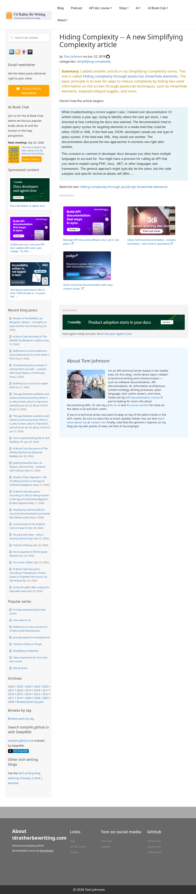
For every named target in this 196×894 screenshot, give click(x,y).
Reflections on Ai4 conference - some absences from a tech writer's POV (29, 354)
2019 (28, 690)
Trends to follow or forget (27, 644)
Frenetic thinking (22, 545)
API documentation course (143, 397)
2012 (45, 694)
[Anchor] (37, 64)
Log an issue (154, 846)
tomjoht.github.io (19, 740)
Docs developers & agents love (27, 205)
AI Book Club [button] (157, 8)
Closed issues (155, 852)
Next (37, 778)
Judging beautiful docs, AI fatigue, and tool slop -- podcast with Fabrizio (27, 466)
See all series (19, 668)
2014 (28, 694)
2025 (20, 686)
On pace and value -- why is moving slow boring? (26, 536)
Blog (60, 8)
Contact (74, 852)
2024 (28, 686)
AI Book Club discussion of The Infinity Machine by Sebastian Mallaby (28, 452)
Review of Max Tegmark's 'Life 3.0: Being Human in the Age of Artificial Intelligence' (28, 481)
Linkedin (105, 846)
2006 (11, 702)
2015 (20, 694)
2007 (45, 698)
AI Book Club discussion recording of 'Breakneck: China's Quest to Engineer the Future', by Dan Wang (28, 574)
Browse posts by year (30, 702)
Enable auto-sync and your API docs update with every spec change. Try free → (27, 248)
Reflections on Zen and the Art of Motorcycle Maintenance (28, 628)
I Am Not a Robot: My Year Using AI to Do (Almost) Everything (33, 150)
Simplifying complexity (25, 650)
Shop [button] (122, 8)
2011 (11, 698)
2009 (28, 698)
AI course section (138, 405)
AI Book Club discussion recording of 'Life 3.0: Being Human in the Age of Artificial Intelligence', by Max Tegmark (29, 497)
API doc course (78, 846)
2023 (37, 686)
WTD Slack (107, 841)
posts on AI (113, 405)
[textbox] (29, 37)
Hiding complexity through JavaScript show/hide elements (130, 76)
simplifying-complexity (94, 61)
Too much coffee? (22, 562)
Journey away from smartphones (31, 637)
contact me (98, 422)
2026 (11, 686)
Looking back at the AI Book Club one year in (27, 526)
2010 (20, 698)
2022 (45, 686)
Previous (25, 778)
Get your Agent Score (118, 334)
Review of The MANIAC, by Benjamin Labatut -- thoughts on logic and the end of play (28, 322)
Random (13, 783)
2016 (11, 694)
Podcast (76, 8)
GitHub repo (154, 841)
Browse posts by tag (21, 718)
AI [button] (137, 8)
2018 (37, 690)
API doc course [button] (99, 8)
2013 (37, 694)
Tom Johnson (73, 56)
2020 (20, 690)
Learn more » (31, 159)
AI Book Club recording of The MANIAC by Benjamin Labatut (28, 338)
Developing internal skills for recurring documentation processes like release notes (29, 513)
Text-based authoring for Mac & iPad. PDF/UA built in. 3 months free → (28, 293)
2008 (37, 698)
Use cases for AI (21, 620)
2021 (11, 690)
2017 (45, 690)
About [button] (61, 20)
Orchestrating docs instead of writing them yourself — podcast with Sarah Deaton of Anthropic (28, 369)
